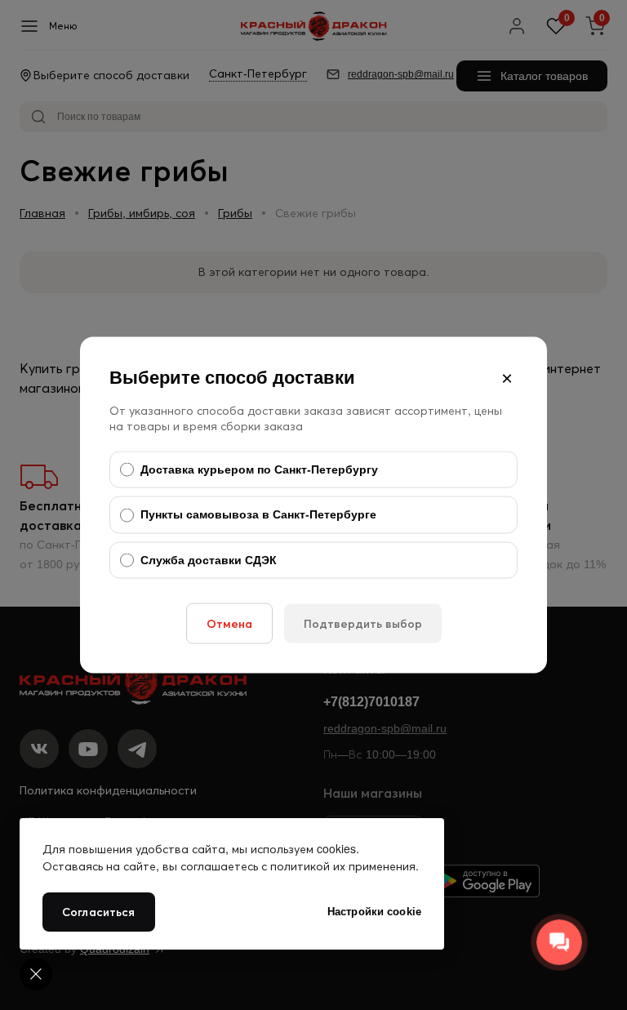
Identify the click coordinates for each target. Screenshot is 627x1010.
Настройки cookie (374, 911)
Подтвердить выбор (363, 623)
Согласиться (99, 912)
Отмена (229, 623)
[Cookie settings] (36, 974)
